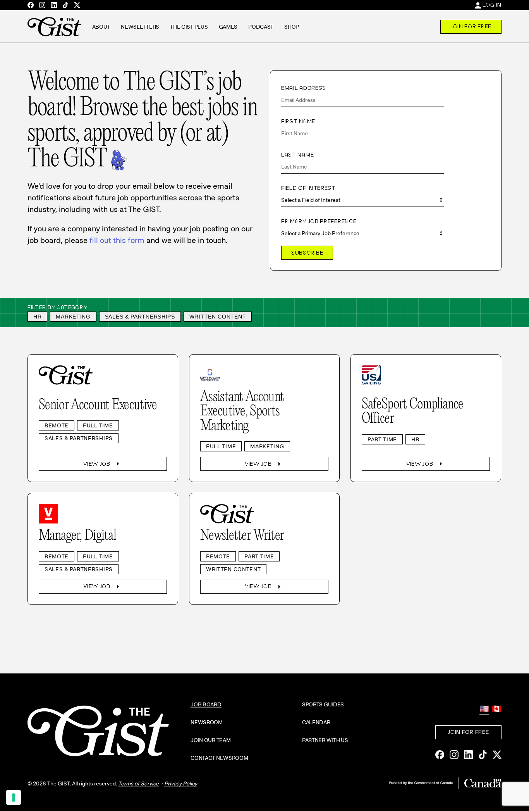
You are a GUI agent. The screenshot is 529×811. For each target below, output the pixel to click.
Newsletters (140, 26)
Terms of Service (138, 783)
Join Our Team (210, 740)
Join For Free (470, 26)
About (101, 26)
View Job (102, 463)
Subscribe (307, 253)
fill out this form (116, 240)
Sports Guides (323, 704)
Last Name (297, 155)
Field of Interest (308, 188)
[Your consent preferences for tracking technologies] (13, 797)
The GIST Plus (189, 26)
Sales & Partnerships (140, 316)
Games (228, 26)
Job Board (206, 704)
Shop (291, 26)
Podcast (260, 26)
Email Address (303, 88)
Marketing (73, 316)
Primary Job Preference (318, 221)
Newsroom (207, 722)
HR (37, 316)
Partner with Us (325, 740)
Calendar (316, 722)
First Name (298, 121)
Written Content (217, 316)
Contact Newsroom (219, 757)
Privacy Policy (180, 783)
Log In (492, 5)
